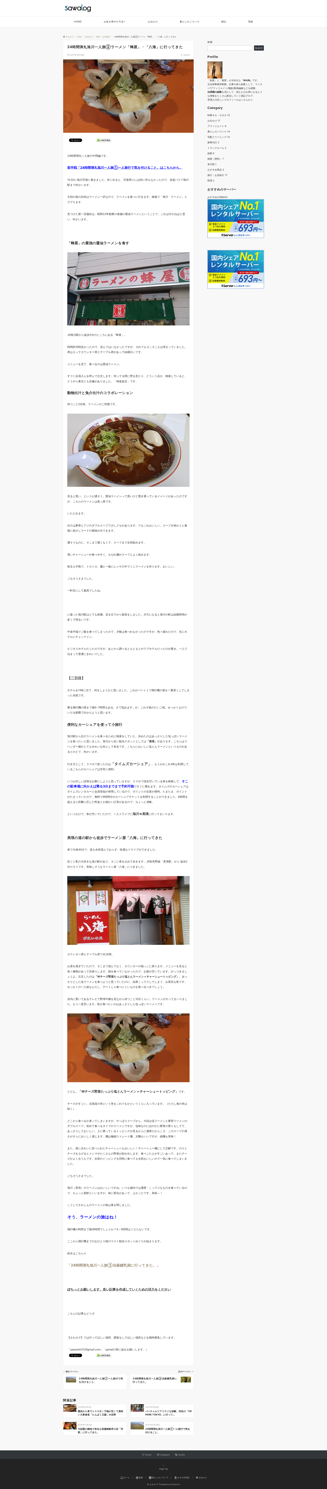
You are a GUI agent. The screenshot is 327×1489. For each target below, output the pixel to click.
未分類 (211, 164)
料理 (210, 180)
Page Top (163, 1469)
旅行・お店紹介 (217, 175)
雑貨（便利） (215, 158)
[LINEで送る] (103, 140)
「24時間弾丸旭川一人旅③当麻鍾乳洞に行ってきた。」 (113, 1265)
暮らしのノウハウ (218, 131)
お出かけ (213, 120)
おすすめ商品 (215, 169)
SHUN (186, 55)
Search (259, 48)
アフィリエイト (216, 126)
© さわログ (152, 1484)
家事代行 (213, 142)
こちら (244, 99)
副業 (210, 153)
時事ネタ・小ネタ (218, 115)
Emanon (176, 1484)
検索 (210, 42)
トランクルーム (216, 147)
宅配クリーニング (218, 136)
